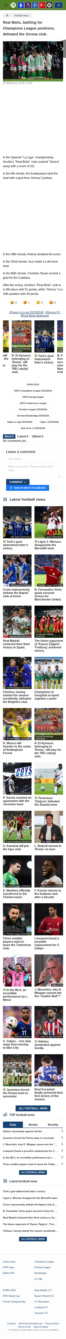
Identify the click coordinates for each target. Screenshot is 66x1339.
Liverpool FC (41, 1307)
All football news (33, 1108)
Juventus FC (41, 1313)
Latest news (9, 1261)
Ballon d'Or (8, 1273)
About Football (41, 1327)
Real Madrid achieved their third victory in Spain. (31, 1217)
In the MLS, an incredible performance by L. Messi (31, 1157)
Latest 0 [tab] (22, 436)
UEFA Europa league (33, 397)
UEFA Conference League (33, 403)
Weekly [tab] (33, 1124)
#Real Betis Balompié (35, 315)
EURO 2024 (33, 384)
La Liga (38, 1278)
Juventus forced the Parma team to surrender (28, 1138)
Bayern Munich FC (44, 1296)
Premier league (42, 1267)
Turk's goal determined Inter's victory (24, 1191)
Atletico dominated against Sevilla (22, 1131)
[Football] (7, 15)
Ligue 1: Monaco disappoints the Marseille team (30, 1198)
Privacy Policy (52, 1323)
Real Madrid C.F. (43, 1290)
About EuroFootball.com (31, 1323)
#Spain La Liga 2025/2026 (26, 312)
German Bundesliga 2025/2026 (33, 415)
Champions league (44, 1261)
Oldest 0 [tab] (37, 436)
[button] (6, 5)
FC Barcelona (41, 1301)
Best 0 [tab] (9, 436)
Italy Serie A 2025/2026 (33, 428)
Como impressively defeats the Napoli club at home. (32, 1204)
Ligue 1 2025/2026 (49, 422)
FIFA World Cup (11, 1296)
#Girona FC (52, 312)
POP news (8, 1267)
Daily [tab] (13, 1124)
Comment (16, 482)
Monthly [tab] (53, 1124)
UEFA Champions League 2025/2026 (33, 391)
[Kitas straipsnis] (61, 49)
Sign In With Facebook (30, 487)
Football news (21, 15)
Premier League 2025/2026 (33, 409)
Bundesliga (40, 1273)
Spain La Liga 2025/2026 (19, 422)
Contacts (11, 1323)
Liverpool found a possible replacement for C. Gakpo (33, 1151)
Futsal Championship (14, 1301)
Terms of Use (24, 1327)
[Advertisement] (33, 121)
